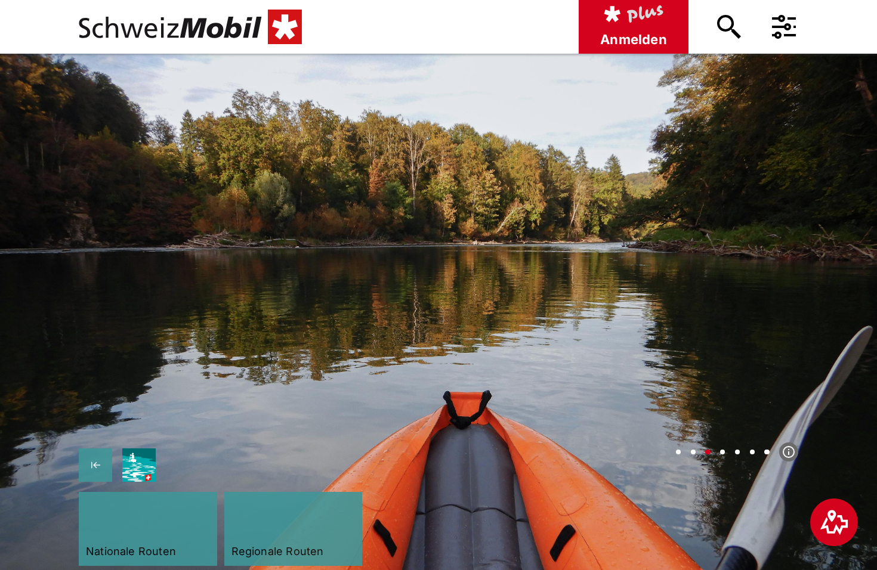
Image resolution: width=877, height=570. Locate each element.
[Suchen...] (729, 27)
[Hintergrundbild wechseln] (678, 452)
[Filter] (784, 27)
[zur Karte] (834, 522)
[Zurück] (95, 465)
